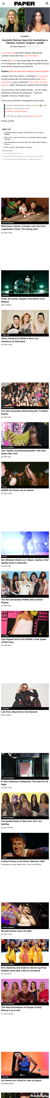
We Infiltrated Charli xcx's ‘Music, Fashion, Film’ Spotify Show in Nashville (25, 561)
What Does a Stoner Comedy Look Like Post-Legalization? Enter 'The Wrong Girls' (23, 227)
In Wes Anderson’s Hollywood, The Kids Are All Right (24, 783)
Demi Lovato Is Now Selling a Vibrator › (18, 147)
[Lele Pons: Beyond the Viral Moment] (25, 695)
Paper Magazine (19, 46)
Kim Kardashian (7, 53)
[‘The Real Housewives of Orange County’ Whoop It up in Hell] (25, 991)
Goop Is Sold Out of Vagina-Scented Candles (29, 71)
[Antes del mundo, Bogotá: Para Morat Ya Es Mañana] (25, 282)
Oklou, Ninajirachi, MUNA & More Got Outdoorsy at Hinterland (19, 340)
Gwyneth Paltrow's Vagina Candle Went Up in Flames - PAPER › (24, 133)
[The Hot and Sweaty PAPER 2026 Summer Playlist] (25, 583)
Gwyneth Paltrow (31, 56)
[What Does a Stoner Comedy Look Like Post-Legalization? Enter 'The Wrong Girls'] (25, 209)
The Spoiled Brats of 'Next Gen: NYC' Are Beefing (21, 822)
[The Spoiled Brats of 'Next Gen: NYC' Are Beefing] (25, 804)
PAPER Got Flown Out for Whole (17, 490)
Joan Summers (8, 827)
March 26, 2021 (35, 116)
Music (4, 487)
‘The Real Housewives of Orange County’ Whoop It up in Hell (21, 1008)
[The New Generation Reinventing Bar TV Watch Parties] (25, 394)
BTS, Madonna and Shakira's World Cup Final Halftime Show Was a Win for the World (23, 969)
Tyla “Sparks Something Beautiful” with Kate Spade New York (23, 452)
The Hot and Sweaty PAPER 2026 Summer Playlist (22, 601)
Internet (5, 708)
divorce (13, 61)
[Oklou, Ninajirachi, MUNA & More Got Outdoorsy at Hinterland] (25, 322)
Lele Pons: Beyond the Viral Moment (19, 712)
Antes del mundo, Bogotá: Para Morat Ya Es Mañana (23, 300)
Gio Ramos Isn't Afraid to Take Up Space (21, 1080)
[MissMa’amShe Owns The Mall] (25, 914)
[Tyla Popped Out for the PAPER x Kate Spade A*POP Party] (25, 623)
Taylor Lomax (7, 233)
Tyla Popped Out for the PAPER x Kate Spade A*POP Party (23, 640)
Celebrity (25, 36)
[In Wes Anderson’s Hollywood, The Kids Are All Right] (25, 765)
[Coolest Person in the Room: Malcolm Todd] (25, 845)
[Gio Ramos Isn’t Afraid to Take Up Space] (25, 1064)
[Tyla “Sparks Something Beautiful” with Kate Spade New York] (25, 434)
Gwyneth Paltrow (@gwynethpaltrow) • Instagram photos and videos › (24, 156)
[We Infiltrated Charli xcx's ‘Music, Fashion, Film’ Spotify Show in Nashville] (25, 543)
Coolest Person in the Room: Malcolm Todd (22, 861)
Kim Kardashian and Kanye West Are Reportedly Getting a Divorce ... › (25, 143)
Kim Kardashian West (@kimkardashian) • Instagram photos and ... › (23, 159)
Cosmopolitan (42, 76)
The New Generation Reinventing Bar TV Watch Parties (24, 412)
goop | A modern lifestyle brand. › (13, 153)
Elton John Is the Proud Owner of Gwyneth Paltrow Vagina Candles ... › (25, 138)
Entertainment (8, 223)
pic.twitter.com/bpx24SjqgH (16, 111)
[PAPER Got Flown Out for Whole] (25, 474)
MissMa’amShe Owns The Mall (16, 931)
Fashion (5, 636)
